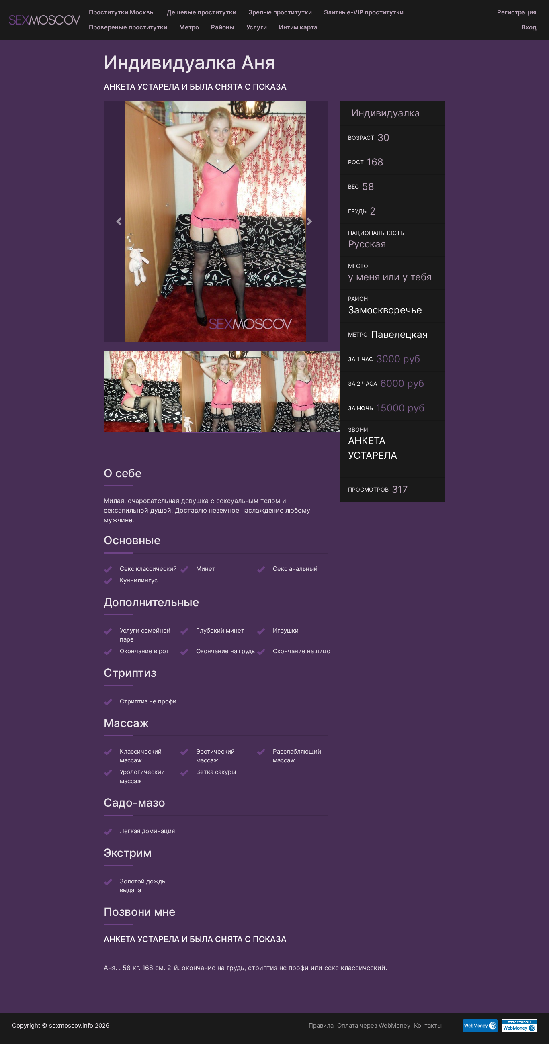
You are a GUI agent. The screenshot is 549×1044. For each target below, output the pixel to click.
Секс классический (148, 568)
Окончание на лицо (301, 651)
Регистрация (517, 12)
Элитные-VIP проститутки (364, 12)
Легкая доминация (147, 831)
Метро (189, 27)
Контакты (428, 1025)
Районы (222, 27)
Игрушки (286, 630)
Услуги (256, 27)
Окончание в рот (144, 651)
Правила (321, 1025)
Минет (205, 568)
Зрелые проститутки (280, 12)
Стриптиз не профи (148, 701)
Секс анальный (295, 568)
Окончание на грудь (225, 651)
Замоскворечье (385, 310)
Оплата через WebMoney (373, 1025)
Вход (529, 27)
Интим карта (298, 27)
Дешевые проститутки (201, 12)
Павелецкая (399, 334)
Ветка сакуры (216, 772)
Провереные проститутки (128, 27)
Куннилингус (139, 580)
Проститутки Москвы (122, 12)
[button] (120, 221)
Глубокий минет (220, 630)
